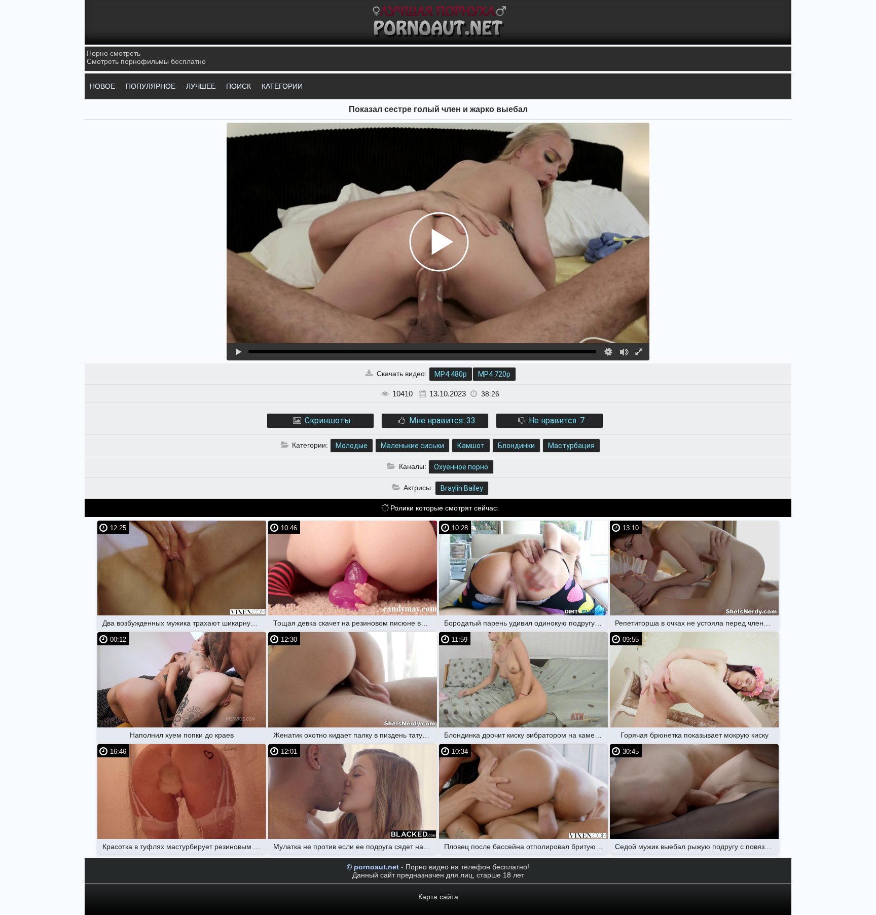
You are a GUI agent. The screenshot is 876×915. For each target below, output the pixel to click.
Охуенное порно (461, 467)
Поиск (238, 86)
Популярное (150, 86)
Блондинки (516, 446)
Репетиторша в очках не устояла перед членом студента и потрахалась (697, 623)
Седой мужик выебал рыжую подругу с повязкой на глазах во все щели (697, 847)
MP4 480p (450, 374)
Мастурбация (571, 446)
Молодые (352, 446)
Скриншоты (327, 420)
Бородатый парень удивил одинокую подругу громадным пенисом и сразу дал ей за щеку (526, 623)
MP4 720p (494, 374)
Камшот (471, 446)
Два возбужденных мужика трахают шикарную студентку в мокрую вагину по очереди (184, 623)
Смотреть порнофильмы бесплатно (146, 61)
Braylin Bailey (462, 488)
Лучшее (200, 86)
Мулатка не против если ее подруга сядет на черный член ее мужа (355, 847)
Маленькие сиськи (412, 446)
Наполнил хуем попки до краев (182, 735)
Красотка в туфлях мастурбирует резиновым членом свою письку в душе (184, 847)
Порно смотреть (113, 53)
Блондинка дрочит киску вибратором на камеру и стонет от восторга (526, 735)
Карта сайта (438, 897)
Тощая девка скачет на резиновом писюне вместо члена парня (355, 623)
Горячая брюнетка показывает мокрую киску (694, 735)
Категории (282, 86)
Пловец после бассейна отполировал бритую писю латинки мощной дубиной (526, 847)
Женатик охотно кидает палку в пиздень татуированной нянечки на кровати (355, 735)
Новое (102, 86)
